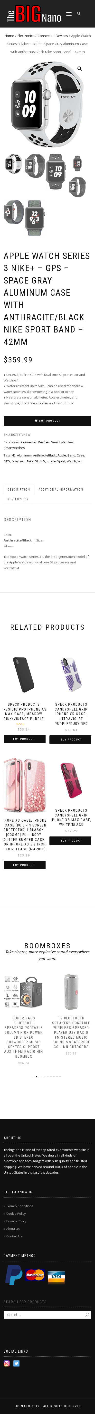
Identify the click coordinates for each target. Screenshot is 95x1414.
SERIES (40, 461)
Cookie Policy (16, 1213)
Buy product (49, 420)
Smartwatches (14, 448)
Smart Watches (62, 442)
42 (14, 455)
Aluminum (24, 455)
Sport (61, 461)
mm (23, 461)
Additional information (60, 489)
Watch (71, 461)
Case (80, 455)
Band (71, 455)
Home (9, 35)
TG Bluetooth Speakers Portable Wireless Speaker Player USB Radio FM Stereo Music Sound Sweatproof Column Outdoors (71, 1032)
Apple (61, 455)
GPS (7, 461)
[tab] (19, 490)
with (80, 461)
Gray (15, 461)
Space (51, 461)
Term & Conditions (19, 1206)
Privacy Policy (16, 1221)
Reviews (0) (18, 499)
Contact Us (14, 1236)
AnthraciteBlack (44, 455)
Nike (30, 461)
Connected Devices (53, 35)
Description (19, 489)
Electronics (25, 35)
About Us (13, 1228)
